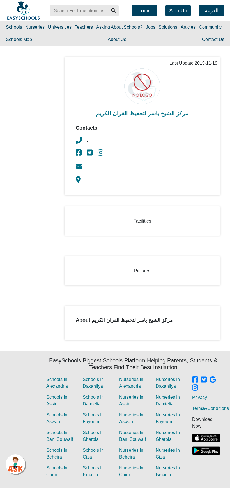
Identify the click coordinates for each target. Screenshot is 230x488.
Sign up (178, 10)
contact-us (213, 39)
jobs (150, 27)
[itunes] (206, 438)
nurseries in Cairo (131, 471)
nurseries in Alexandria (131, 383)
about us (117, 39)
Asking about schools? (119, 27)
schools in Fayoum (93, 418)
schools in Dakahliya (93, 383)
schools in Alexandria (57, 383)
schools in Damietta (93, 400)
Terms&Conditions (210, 408)
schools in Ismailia (93, 471)
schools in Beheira (56, 453)
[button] (113, 10)
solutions (167, 27)
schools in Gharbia (93, 436)
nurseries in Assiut (131, 400)
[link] (79, 153)
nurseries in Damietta (168, 400)
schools (14, 27)
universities (60, 27)
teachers (84, 27)
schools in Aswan (56, 418)
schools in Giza (93, 453)
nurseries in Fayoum (168, 418)
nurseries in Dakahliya (168, 383)
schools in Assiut (56, 400)
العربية (212, 10)
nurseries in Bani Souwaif (132, 436)
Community (210, 27)
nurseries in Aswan (131, 418)
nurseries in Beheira (131, 453)
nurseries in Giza (168, 453)
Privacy (199, 397)
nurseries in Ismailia (168, 471)
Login (144, 10)
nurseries (35, 27)
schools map (19, 39)
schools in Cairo (56, 471)
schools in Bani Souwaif (59, 436)
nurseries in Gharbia (168, 436)
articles (188, 27)
